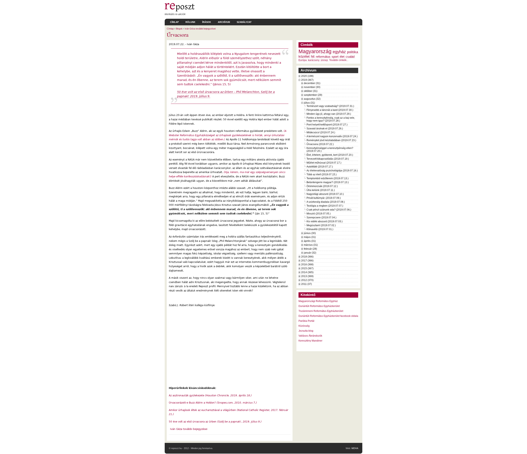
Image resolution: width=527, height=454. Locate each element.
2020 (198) (307, 76)
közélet (304, 56)
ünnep (324, 60)
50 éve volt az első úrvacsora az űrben (215, 421)
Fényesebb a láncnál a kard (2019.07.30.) (330, 110)
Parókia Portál (306, 320)
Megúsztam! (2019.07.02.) (321, 225)
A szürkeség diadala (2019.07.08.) (326, 201)
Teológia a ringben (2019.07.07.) (325, 205)
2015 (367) (307, 268)
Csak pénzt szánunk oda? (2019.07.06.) (329, 209)
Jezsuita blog (305, 330)
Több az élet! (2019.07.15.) (322, 174)
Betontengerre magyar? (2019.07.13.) (328, 182)
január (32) (310, 252)
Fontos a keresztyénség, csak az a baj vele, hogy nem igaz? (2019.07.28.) (331, 119)
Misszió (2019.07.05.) (319, 213)
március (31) (311, 244)
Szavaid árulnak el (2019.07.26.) (325, 128)
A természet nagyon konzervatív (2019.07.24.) (332, 136)
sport (335, 56)
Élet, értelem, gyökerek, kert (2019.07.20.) (330, 154)
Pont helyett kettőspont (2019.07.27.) (327, 124)
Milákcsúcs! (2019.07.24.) (321, 132)
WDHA (354, 448)
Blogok (179, 28)
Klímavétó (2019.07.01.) (320, 229)
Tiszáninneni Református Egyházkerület (320, 311)
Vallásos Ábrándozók (310, 335)
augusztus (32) (312, 98)
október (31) (310, 91)
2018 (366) (307, 256)
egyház (339, 51)
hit (313, 56)
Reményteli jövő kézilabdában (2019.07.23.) (331, 140)
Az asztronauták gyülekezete (210, 395)
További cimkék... (338, 60)
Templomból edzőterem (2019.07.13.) (328, 178)
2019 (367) (307, 79)
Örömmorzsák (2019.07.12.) (322, 186)
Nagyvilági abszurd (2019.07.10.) (325, 194)
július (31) (309, 102)
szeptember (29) (313, 95)
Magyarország (314, 51)
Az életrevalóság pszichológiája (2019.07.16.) (332, 170)
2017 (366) (307, 260)
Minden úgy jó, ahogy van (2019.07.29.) (329, 113)
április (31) (310, 241)
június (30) (310, 233)
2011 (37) (306, 284)
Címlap (174, 22)
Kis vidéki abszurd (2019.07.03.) (325, 221)
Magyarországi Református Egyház (318, 301)
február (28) (310, 248)
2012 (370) (307, 280)
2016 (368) (307, 264)
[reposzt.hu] (180, 10)
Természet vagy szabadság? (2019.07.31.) (330, 106)
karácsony (313, 60)
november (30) (312, 87)
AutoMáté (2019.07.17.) (320, 166)
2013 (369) (307, 276)
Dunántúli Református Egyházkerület (319, 306)
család (350, 56)
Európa (302, 60)
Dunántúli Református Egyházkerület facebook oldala (328, 316)
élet (342, 56)
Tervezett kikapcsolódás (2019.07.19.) (328, 158)
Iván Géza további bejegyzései (200, 28)
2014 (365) (307, 272)
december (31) (312, 83)
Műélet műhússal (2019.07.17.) (324, 162)
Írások (206, 22)
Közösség (304, 325)
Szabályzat (244, 22)
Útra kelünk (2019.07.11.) (321, 190)
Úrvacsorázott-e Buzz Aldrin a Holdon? (213, 402)
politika (352, 52)
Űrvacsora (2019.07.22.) (320, 144)
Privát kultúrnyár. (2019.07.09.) (324, 198)
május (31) (310, 237)
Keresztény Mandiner (310, 340)
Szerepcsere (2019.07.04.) (321, 217)
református (323, 56)
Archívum (224, 22)
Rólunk (190, 22)
